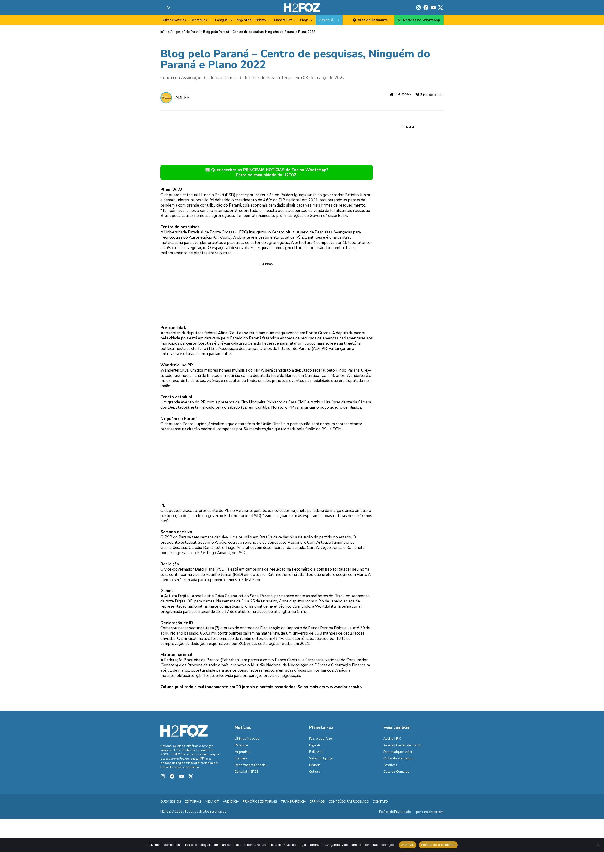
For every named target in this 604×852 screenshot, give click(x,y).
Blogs (304, 20)
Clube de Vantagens (398, 758)
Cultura (314, 771)
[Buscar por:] (168, 7)
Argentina (244, 20)
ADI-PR (182, 97)
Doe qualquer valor (397, 752)
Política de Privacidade (395, 812)
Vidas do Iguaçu (321, 758)
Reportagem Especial (251, 765)
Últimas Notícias (174, 20)
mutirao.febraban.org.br (181, 675)
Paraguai (221, 20)
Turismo (260, 20)
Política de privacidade (438, 845)
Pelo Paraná (192, 32)
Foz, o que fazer (321, 738)
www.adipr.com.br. (344, 687)
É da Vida (316, 752)
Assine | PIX (392, 738)
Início (164, 32)
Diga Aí (314, 745)
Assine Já (326, 20)
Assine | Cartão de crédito (402, 745)
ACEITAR (407, 845)
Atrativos (390, 765)
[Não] (598, 845)
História (315, 765)
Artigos (175, 32)
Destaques (199, 20)
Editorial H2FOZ (247, 771)
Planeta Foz (283, 20)
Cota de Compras (396, 771)
